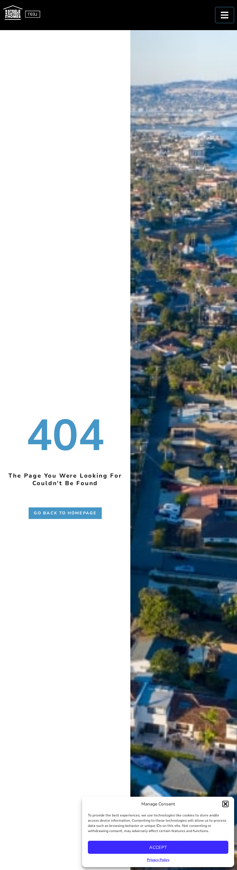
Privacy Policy (158, 860)
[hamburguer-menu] (224, 15)
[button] (225, 804)
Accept (158, 847)
